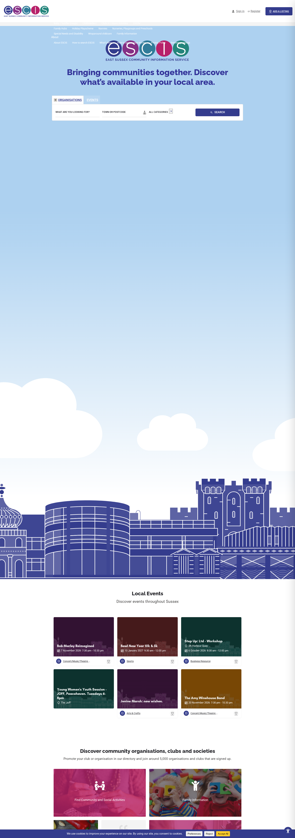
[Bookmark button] (108, 661)
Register (255, 11)
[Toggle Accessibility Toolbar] (288, 831)
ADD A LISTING (281, 11)
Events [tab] (92, 100)
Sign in (240, 11)
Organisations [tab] (70, 100)
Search (219, 112)
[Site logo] (27, 11)
